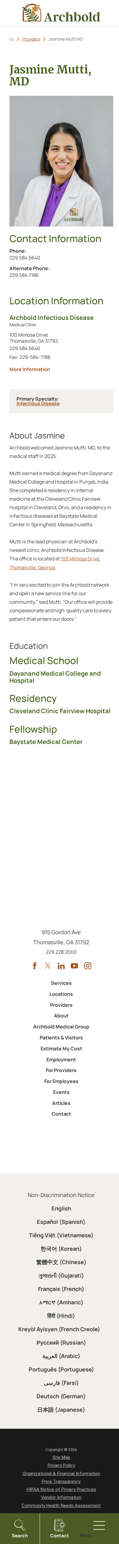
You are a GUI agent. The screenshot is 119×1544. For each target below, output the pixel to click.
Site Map (61, 1457)
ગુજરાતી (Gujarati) (61, 1275)
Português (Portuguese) (61, 1369)
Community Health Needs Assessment (61, 1505)
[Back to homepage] (11, 39)
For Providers (61, 1070)
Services (61, 983)
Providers (31, 39)
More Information (61, 369)
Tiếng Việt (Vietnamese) (61, 1235)
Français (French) (61, 1288)
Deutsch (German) (61, 1396)
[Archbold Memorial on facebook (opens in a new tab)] (34, 965)
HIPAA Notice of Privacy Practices (61, 1489)
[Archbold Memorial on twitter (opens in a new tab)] (47, 965)
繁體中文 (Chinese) (61, 1262)
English (61, 1208)
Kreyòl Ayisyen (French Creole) (59, 1329)
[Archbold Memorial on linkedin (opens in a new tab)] (61, 965)
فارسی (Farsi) (61, 1382)
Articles (61, 1103)
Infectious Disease (38, 403)
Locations (61, 994)
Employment (61, 1059)
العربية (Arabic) (61, 1356)
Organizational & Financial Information (61, 1473)
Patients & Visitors (61, 1037)
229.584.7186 (39, 274)
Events (61, 1092)
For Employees (61, 1081)
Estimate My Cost (61, 1048)
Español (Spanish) (61, 1221)
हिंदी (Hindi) (61, 1315)
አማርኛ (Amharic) (61, 1302)
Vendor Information (61, 1497)
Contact (61, 1113)
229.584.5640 (32, 257)
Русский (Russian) (61, 1342)
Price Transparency (61, 1481)
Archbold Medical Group (61, 1026)
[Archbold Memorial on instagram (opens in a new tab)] (87, 965)
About (61, 1015)
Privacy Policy (61, 1465)
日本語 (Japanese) (61, 1409)
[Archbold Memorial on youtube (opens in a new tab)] (74, 965)
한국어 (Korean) (61, 1248)
